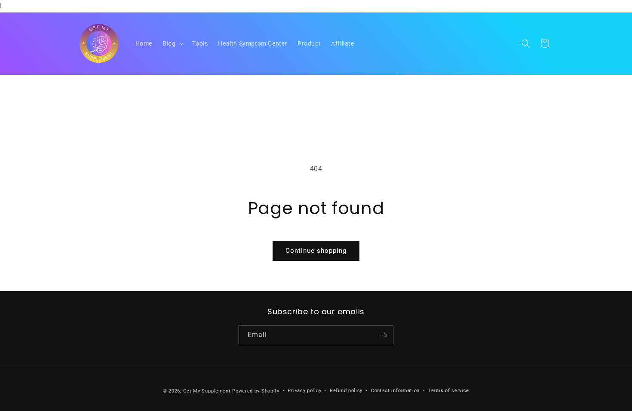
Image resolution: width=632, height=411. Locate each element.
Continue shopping (316, 251)
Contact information (395, 390)
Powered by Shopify (255, 391)
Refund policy (346, 390)
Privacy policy (304, 390)
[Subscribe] (383, 335)
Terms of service (448, 390)
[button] (172, 43)
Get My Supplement (207, 391)
